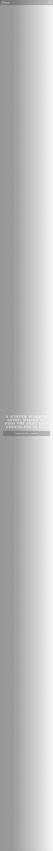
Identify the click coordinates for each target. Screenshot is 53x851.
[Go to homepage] (5, 2)
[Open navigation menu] (50, 2)
